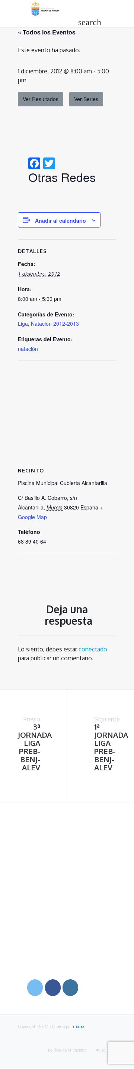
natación (28, 348)
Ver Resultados (40, 99)
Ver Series (86, 99)
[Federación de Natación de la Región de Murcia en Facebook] (53, 987)
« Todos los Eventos (47, 32)
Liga (23, 323)
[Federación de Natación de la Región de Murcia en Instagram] (70, 987)
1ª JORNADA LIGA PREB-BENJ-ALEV (111, 747)
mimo (78, 1026)
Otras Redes (62, 177)
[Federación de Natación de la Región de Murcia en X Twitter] (35, 987)
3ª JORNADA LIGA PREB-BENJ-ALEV (35, 747)
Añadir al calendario (60, 220)
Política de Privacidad (67, 1050)
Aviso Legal (106, 1050)
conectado (93, 649)
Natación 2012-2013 (55, 323)
